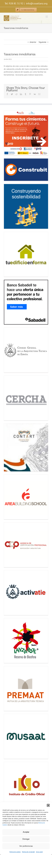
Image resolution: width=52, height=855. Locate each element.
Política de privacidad (28, 852)
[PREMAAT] (26, 688)
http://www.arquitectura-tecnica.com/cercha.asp (8, 398)
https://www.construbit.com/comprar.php (8, 169)
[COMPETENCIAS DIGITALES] (26, 133)
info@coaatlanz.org (36, 3)
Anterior (33, 42)
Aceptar (26, 832)
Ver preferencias (26, 846)
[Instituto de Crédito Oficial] (26, 784)
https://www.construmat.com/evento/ (8, 206)
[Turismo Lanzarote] (26, 640)
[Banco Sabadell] (26, 302)
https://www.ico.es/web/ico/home (8, 784)
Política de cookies (15, 852)
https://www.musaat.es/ (8, 736)
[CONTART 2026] (26, 447)
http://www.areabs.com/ (8, 497)
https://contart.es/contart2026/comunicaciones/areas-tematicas (8, 447)
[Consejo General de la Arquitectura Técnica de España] (26, 350)
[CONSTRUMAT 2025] (26, 206)
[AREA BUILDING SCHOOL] (26, 497)
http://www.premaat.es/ (8, 688)
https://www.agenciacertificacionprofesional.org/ (8, 544)
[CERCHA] (26, 398)
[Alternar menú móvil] (47, 16)
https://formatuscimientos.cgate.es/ (8, 133)
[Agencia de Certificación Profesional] (26, 544)
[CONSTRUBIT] (26, 169)
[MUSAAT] (26, 736)
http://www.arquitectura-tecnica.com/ (8, 350)
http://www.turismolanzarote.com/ (8, 640)
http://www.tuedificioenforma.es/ (8, 254)
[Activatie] (26, 592)
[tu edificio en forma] (26, 254)
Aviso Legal (39, 852)
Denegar (26, 839)
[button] (48, 805)
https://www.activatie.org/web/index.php (8, 592)
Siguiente (42, 42)
